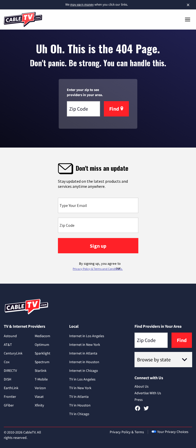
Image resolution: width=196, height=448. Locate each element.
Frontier (10, 396)
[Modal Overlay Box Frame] (98, 216)
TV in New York (80, 388)
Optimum (42, 344)
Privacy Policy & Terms (127, 432)
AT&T (8, 344)
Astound (10, 336)
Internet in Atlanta (83, 353)
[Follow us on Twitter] (146, 410)
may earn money (82, 4)
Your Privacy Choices (172, 432)
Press (138, 399)
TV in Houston (80, 405)
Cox (6, 362)
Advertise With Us (147, 393)
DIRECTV (10, 370)
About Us (141, 386)
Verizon (40, 388)
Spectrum (42, 362)
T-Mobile (41, 379)
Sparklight (42, 353)
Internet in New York (84, 344)
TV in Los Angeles (82, 379)
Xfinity (39, 405)
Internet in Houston (84, 362)
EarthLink (11, 388)
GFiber (9, 405)
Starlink (40, 370)
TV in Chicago (79, 414)
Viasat (39, 396)
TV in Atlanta (79, 396)
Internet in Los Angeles (86, 336)
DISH (7, 379)
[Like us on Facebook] (137, 410)
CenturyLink (13, 353)
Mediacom (42, 336)
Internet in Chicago (83, 370)
